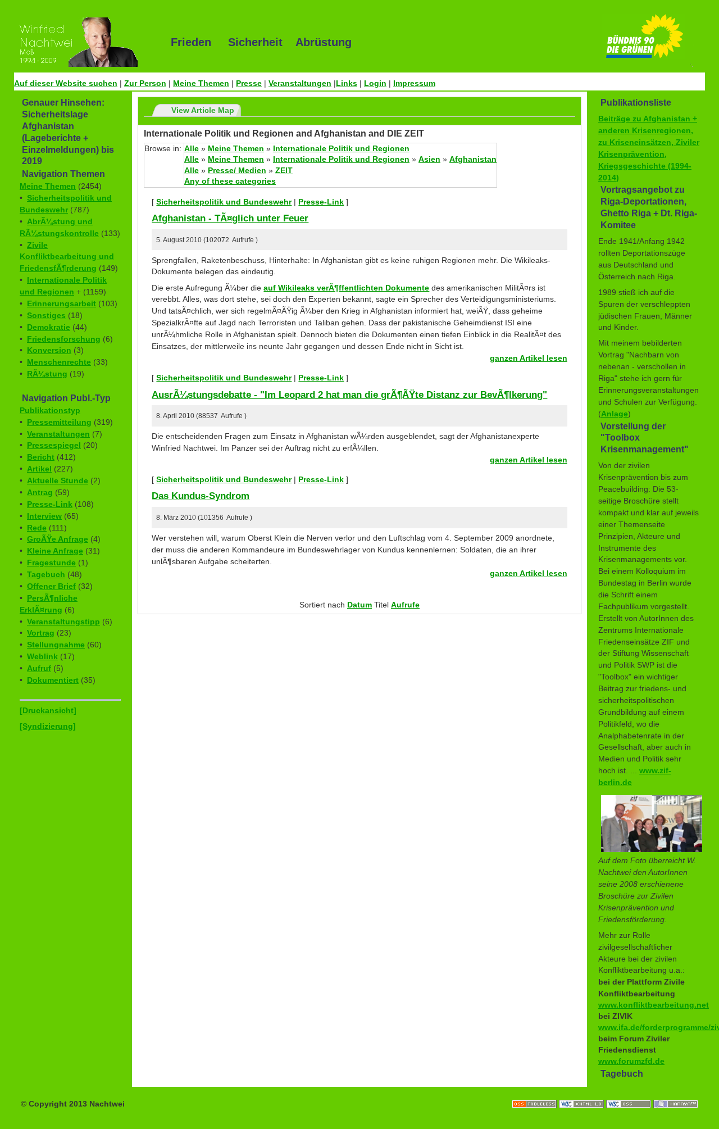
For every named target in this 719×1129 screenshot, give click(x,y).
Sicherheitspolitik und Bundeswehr (224, 201)
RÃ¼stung (47, 373)
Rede (37, 527)
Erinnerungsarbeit (61, 303)
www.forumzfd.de (631, 1061)
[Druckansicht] (48, 710)
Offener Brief (51, 586)
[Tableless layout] (535, 1092)
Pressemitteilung (59, 422)
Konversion (49, 350)
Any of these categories (230, 180)
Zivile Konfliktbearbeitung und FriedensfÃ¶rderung (67, 257)
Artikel (39, 468)
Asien (429, 159)
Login (375, 83)
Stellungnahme (56, 644)
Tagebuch (46, 574)
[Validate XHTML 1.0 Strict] (582, 1092)
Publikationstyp (50, 410)
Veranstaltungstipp (63, 621)
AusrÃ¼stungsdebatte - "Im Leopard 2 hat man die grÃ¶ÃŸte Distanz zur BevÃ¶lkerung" (349, 394)
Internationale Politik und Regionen (341, 148)
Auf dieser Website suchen (65, 83)
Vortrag (40, 632)
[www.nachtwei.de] (84, 42)
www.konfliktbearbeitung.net (653, 1004)
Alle (191, 148)
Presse (249, 83)
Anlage (614, 413)
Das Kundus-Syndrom (200, 495)
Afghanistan (473, 159)
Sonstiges (46, 315)
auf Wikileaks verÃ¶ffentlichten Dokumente (346, 287)
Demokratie (48, 327)
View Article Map (202, 110)
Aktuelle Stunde (57, 480)
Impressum (414, 83)
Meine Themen (201, 83)
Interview (44, 515)
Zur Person (145, 83)
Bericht (40, 456)
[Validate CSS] (629, 1092)
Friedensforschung (64, 338)
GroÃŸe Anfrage (57, 538)
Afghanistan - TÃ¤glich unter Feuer (230, 218)
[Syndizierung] (48, 726)
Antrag (40, 492)
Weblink (42, 656)
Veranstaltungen (300, 83)
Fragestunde (51, 562)
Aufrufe (405, 604)
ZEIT (284, 170)
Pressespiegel (54, 445)
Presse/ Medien (237, 170)
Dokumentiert (53, 679)
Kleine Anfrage (55, 550)
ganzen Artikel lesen (528, 357)
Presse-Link (49, 504)
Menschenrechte (59, 361)
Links (346, 83)
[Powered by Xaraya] (675, 1092)
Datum (359, 604)
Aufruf (39, 668)
